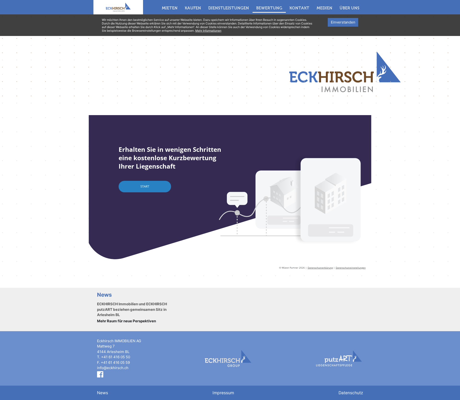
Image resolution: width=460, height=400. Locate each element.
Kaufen (193, 8)
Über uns (349, 8)
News (102, 392)
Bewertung (269, 8)
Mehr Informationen (208, 30)
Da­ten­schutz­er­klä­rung (320, 267)
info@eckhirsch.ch (112, 367)
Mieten (170, 8)
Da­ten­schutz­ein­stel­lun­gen (351, 267)
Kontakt (299, 8)
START (144, 186)
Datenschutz (351, 392)
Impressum (223, 392)
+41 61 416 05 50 (115, 357)
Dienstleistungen (228, 8)
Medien (324, 8)
